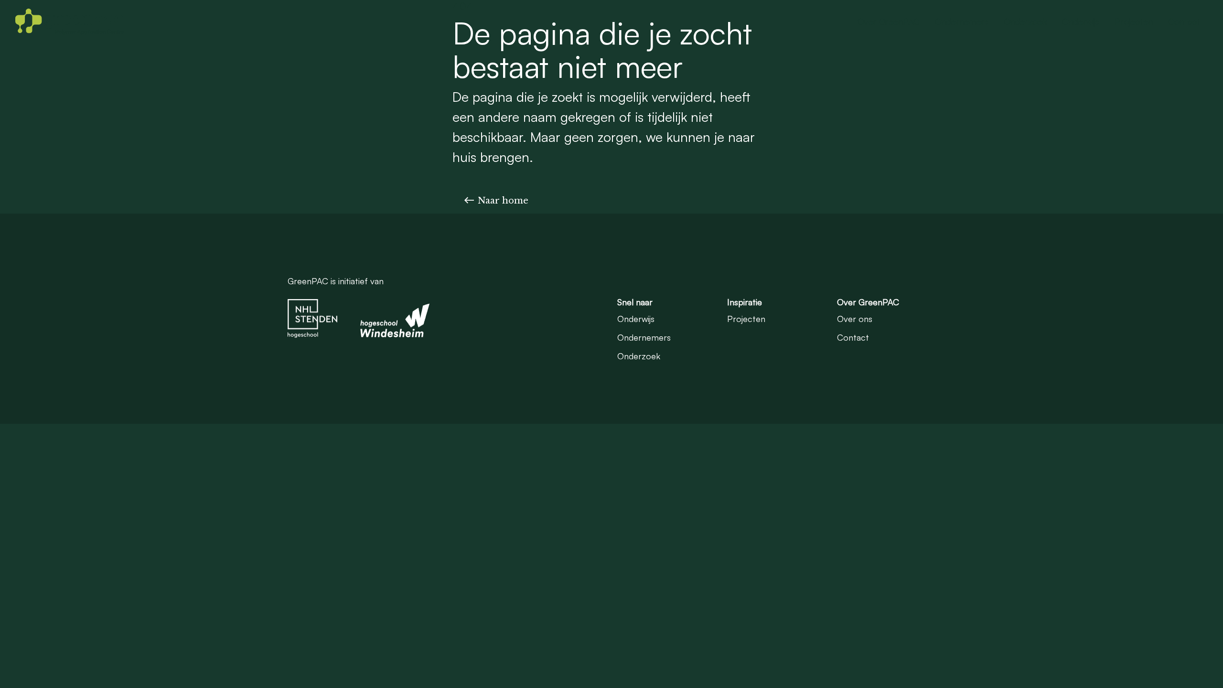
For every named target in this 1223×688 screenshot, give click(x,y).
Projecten (1134, 21)
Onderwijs (1080, 21)
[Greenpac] (69, 21)
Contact (1184, 21)
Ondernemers (961, 21)
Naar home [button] (503, 200)
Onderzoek (1025, 21)
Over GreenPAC (889, 21)
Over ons (854, 318)
